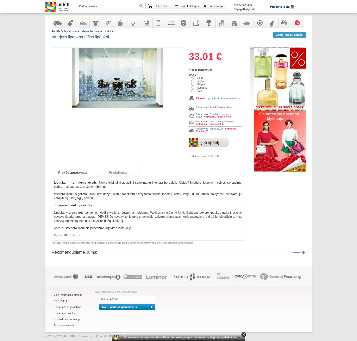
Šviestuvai (209, 23)
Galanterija (121, 23)
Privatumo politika (64, 313)
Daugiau (296, 252)
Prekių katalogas (189, 6)
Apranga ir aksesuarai (96, 23)
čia (238, 337)
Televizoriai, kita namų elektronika (196, 23)
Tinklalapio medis (64, 325)
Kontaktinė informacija (67, 319)
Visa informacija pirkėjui (68, 294)
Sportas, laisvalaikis (259, 23)
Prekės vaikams (146, 23)
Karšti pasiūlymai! (298, 23)
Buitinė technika (184, 23)
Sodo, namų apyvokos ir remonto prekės (234, 23)
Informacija (216, 6)
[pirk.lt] (117, 337)
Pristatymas (118, 172)
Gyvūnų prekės (272, 23)
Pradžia (56, 31)
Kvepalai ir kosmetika (70, 23)
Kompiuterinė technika (171, 23)
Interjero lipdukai (104, 31)
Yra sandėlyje (58, 23)
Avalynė (83, 23)
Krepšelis (161, 6)
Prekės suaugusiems (108, 23)
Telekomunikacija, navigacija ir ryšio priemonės (159, 23)
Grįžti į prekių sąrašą (289, 34)
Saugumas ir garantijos (67, 307)
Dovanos (285, 23)
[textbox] (111, 6)
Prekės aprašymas (72, 172)
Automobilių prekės (247, 23)
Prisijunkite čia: (280, 6)
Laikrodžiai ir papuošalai (133, 23)
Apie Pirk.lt (60, 301)
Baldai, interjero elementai (222, 23)
